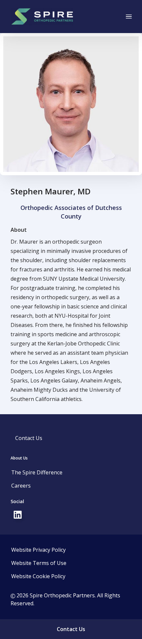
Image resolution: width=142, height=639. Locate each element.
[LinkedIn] (18, 516)
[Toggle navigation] (129, 16)
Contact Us (28, 438)
